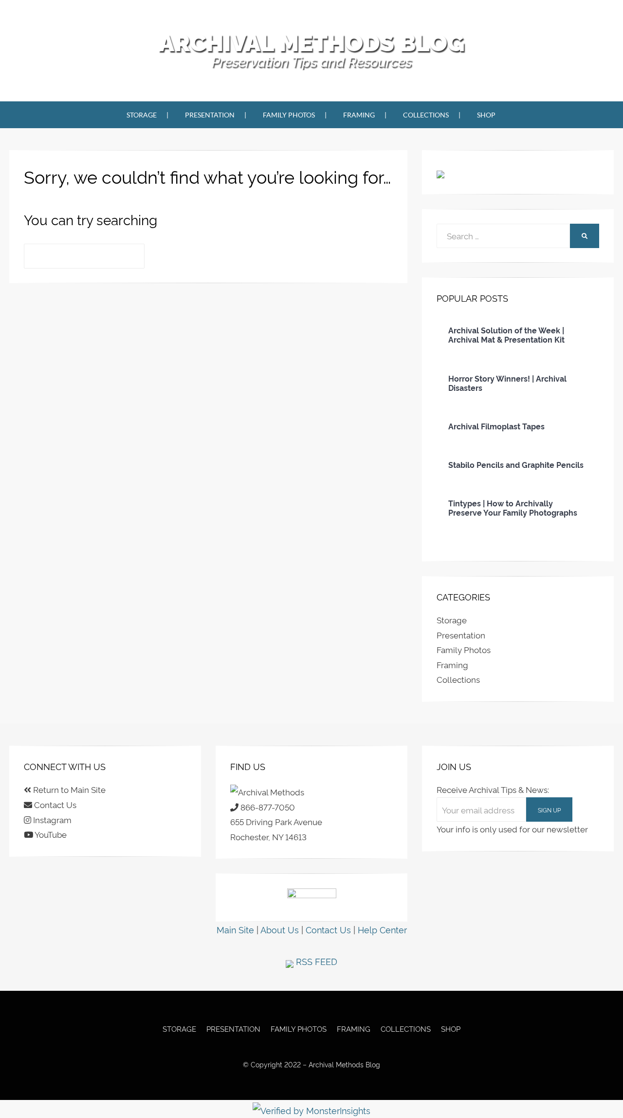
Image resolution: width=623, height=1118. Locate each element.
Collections (426, 115)
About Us (279, 929)
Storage (142, 115)
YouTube (50, 834)
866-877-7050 (266, 806)
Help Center (382, 929)
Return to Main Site (68, 789)
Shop (486, 115)
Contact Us (54, 804)
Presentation (210, 115)
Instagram (51, 819)
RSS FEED (315, 961)
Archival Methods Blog (311, 43)
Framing (359, 115)
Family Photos (289, 115)
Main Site (235, 929)
